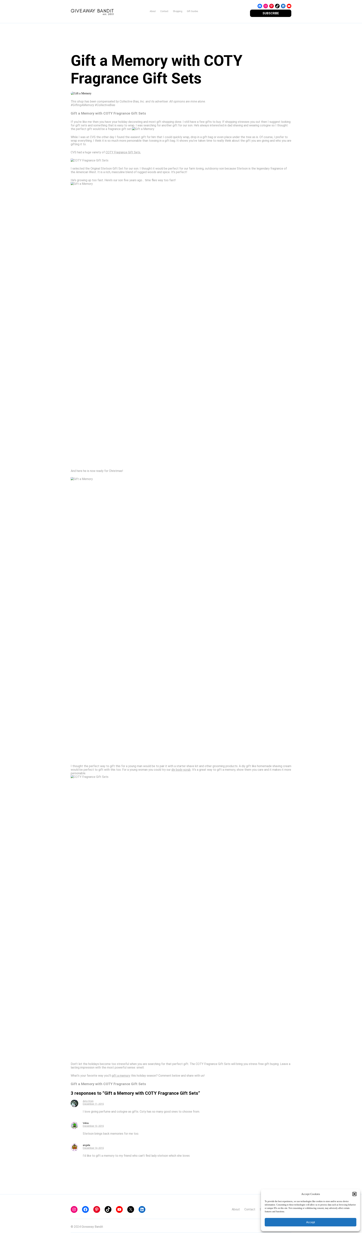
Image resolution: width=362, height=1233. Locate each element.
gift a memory (121, 1075)
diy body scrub (181, 769)
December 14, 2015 (93, 1148)
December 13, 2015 (93, 1125)
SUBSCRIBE (270, 13)
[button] (354, 1194)
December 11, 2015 (93, 1103)
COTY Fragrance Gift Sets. (123, 152)
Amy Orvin (88, 1101)
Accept (310, 1222)
